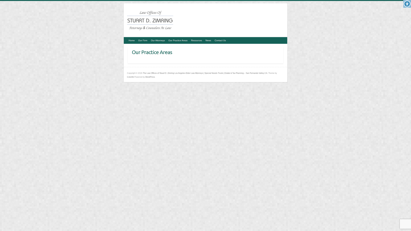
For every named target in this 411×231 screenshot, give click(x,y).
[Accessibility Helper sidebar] (407, 4)
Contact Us (220, 40)
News (208, 40)
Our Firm (142, 40)
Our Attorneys (158, 40)
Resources (196, 40)
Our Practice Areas (178, 40)
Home (132, 40)
